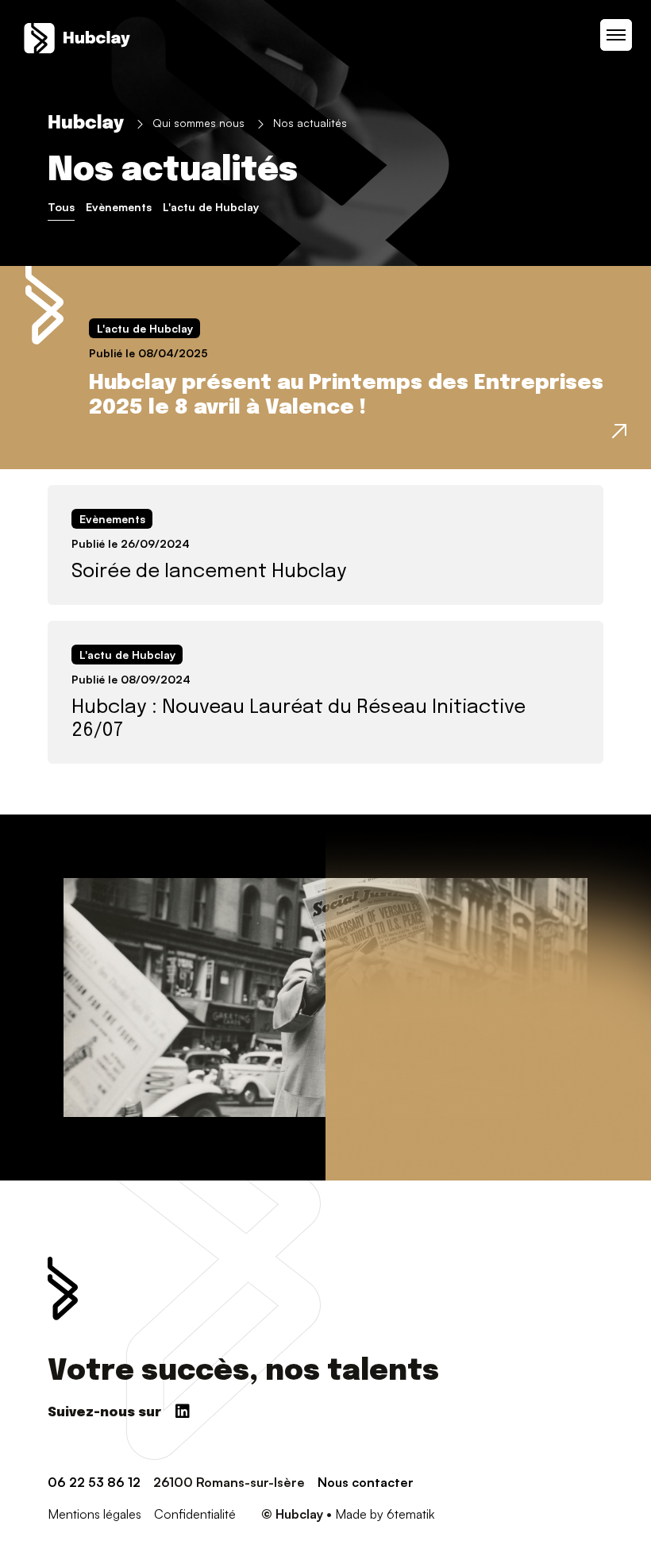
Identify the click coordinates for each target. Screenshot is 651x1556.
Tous (61, 207)
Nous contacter (366, 1482)
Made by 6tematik (384, 1514)
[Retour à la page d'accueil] (77, 38)
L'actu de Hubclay (211, 207)
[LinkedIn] (182, 1406)
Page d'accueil (86, 123)
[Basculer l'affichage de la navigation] (616, 35)
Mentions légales (94, 1514)
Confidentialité (195, 1514)
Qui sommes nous (198, 122)
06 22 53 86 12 (94, 1482)
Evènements (119, 207)
